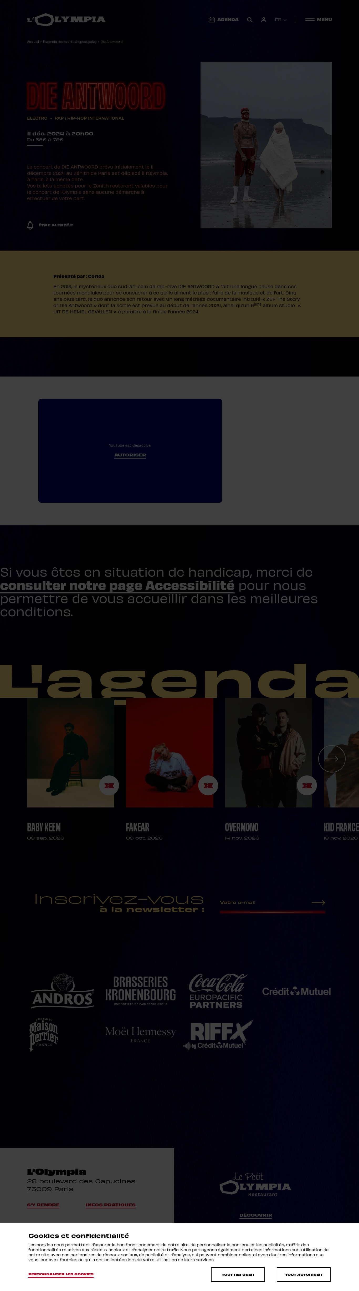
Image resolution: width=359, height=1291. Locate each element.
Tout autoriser (303, 1274)
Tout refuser (238, 1274)
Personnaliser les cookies (61, 1274)
